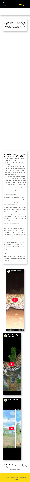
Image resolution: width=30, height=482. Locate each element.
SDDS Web (15, 480)
